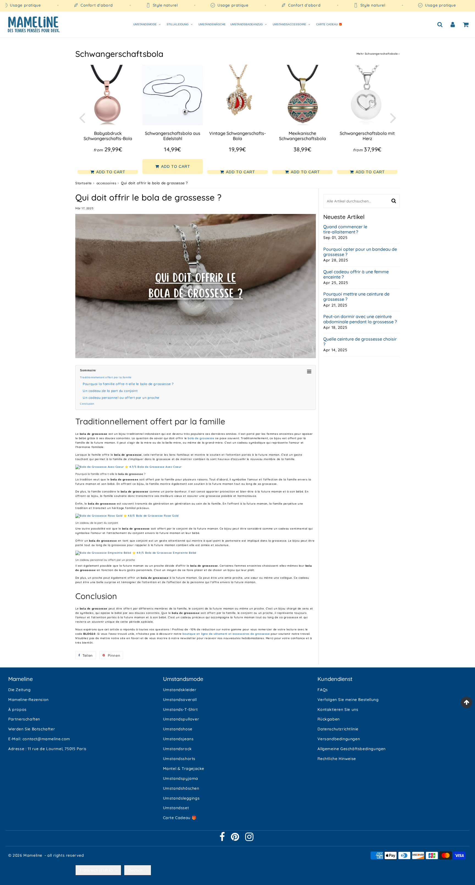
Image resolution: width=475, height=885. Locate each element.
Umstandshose (177, 729)
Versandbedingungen (338, 738)
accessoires (106, 183)
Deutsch (135, 870)
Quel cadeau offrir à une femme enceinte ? (356, 274)
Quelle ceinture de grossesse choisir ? (360, 341)
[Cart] (466, 24)
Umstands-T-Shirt (180, 709)
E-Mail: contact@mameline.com (39, 738)
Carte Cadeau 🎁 (329, 24)
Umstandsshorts (179, 758)
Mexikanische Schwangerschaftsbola (302, 135)
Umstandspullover (181, 719)
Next (393, 117)
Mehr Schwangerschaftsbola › (378, 53)
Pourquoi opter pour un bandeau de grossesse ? (360, 252)
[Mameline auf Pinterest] (236, 838)
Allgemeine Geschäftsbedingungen (351, 748)
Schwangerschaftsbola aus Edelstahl (172, 135)
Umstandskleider (180, 689)
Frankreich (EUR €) (96, 870)
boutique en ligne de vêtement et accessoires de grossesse (226, 634)
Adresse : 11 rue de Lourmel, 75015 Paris (47, 748)
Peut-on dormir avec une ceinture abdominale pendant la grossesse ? (360, 319)
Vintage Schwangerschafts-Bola (237, 135)
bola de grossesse (201, 438)
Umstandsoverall (180, 699)
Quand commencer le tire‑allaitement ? (345, 229)
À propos (17, 709)
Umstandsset (176, 807)
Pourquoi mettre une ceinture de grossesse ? (356, 296)
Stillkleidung (178, 24)
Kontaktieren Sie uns (337, 709)
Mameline (32, 855)
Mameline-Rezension (28, 699)
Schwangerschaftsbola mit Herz (367, 135)
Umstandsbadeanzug (246, 24)
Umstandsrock (177, 748)
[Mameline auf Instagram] (249, 838)
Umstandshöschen (181, 788)
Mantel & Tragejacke (183, 768)
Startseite (83, 183)
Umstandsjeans (178, 738)
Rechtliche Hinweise (336, 758)
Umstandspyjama (180, 778)
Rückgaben (328, 719)
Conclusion (87, 403)
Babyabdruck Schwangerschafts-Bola (108, 135)
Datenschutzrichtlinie (337, 729)
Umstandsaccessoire (289, 24)
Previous (82, 117)
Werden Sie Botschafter (31, 729)
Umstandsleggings (181, 798)
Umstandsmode (145, 24)
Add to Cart (110, 172)
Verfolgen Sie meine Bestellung (348, 699)
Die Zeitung (19, 689)
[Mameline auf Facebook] (223, 838)
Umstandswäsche (212, 24)
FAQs (322, 689)
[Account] (453, 24)
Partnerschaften (24, 719)
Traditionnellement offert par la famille (105, 377)
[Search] (440, 24)
